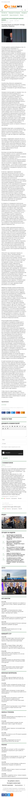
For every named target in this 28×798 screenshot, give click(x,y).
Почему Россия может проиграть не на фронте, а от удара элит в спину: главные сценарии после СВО (14, 604)
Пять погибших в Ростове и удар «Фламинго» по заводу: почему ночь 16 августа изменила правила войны (16, 549)
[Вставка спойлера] (8, 428)
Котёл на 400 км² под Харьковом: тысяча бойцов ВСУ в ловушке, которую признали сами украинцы (13, 707)
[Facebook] (3, 794)
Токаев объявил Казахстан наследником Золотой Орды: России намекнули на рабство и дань (14, 618)
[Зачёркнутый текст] (9, 426)
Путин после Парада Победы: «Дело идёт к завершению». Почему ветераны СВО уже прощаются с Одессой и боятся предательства (13, 647)
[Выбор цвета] (22, 426)
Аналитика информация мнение (12, 18)
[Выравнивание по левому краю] (12, 426)
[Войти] (25, 10)
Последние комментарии (13, 783)
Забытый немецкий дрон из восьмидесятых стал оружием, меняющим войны (14, 717)
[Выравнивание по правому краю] (17, 426)
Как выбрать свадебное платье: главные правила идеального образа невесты (14, 775)
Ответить (8, 498)
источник (4, 404)
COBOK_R (3, 465)
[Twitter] (8, 794)
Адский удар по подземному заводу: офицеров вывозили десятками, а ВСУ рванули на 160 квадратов (15, 537)
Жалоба (19, 498)
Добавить (5, 458)
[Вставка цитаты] (3, 428)
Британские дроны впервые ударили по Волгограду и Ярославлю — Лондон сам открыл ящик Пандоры (15, 543)
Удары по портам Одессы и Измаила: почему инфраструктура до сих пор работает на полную (16, 555)
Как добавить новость (14, 781)
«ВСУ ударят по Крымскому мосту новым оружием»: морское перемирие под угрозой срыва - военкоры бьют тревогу (12, 611)
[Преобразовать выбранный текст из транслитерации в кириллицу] (5, 428)
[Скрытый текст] (25, 426)
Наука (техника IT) (14, 15)
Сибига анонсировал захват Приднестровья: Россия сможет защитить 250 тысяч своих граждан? (13, 668)
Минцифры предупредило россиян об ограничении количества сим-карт (11, 740)
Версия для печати (7, 22)
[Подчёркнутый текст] (7, 426)
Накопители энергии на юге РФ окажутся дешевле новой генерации (14, 734)
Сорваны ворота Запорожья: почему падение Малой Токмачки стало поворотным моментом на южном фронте (14, 692)
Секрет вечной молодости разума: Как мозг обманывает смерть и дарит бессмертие (12, 723)
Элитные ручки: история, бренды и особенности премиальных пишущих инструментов (14, 764)
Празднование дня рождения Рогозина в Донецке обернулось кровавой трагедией (14, 623)
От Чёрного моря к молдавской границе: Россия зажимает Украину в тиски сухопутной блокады (13, 685)
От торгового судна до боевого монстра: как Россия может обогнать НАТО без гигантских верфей (13, 679)
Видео (4, 514)
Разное (21, 15)
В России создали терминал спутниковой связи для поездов (13, 729)
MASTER (11, 20)
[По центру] (15, 426)
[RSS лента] (11, 794)
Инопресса (24, 13)
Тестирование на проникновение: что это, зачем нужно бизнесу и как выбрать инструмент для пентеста (14, 758)
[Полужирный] (3, 426)
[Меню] (2, 10)
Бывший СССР (5, 15)
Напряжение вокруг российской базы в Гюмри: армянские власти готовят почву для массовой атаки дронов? (13, 661)
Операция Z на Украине (14, 13)
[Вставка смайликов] (20, 426)
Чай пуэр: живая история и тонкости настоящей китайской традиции (14, 770)
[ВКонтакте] (5, 794)
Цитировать (14, 498)
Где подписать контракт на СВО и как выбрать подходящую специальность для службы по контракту (13, 750)
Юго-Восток (4, 13)
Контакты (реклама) (7, 785)
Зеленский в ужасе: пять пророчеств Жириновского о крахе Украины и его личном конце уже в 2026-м (13, 654)
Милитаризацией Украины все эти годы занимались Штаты (12, 629)
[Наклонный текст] (5, 426)
